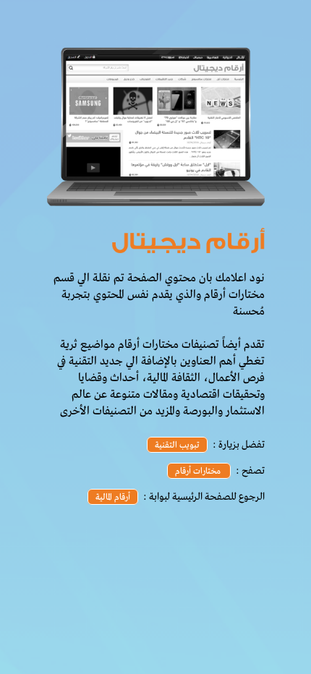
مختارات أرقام (199, 471)
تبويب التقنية (177, 445)
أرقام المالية (112, 497)
